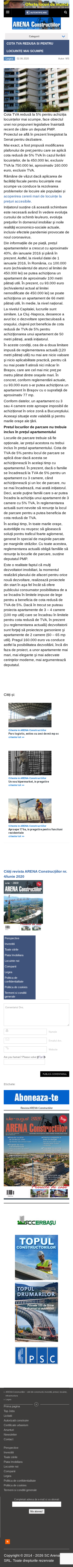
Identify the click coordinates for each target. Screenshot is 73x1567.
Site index (36, 1404)
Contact (8, 1439)
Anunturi (9, 1429)
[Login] (36, 12)
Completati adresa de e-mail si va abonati (36, 1499)
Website (53, 1049)
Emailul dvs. (55, 1040)
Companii (10, 966)
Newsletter (10, 1434)
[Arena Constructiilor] (36, 24)
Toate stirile (11, 949)
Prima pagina (12, 1406)
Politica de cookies (16, 987)
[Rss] (7, 1541)
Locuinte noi (12, 960)
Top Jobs (9, 1411)
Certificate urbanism (16, 1425)
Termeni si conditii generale (15, 994)
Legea (9, 58)
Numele (53, 1031)
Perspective (12, 938)
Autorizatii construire (16, 1420)
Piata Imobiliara (14, 955)
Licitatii (8, 1415)
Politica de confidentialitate (14, 979)
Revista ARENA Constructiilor (37, 1108)
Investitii (10, 943)
